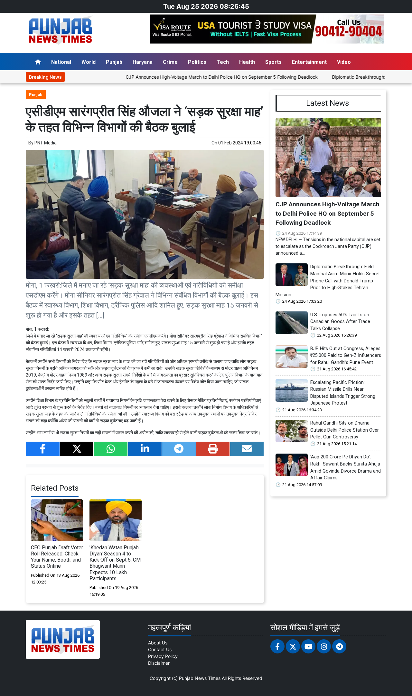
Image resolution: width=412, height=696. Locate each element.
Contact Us (160, 649)
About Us (157, 642)
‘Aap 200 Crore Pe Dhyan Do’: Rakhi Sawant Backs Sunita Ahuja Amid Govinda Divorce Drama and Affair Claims (345, 467)
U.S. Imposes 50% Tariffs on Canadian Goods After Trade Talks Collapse (340, 321)
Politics (197, 62)
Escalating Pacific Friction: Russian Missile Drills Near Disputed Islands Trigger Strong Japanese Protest (342, 393)
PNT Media (45, 142)
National (61, 62)
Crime (170, 62)
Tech (223, 62)
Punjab (114, 62)
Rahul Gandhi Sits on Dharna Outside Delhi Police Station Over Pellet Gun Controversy (344, 430)
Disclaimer (159, 663)
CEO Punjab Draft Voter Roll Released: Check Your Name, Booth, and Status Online (57, 556)
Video (344, 62)
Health (247, 62)
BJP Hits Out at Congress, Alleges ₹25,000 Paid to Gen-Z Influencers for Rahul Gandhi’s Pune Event (345, 355)
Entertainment (309, 62)
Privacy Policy (163, 656)
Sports (273, 62)
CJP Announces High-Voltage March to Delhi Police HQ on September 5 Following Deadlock (199, 77)
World (88, 62)
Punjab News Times (199, 678)
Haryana (143, 62)
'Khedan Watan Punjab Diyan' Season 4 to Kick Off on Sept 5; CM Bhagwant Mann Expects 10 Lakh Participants (115, 563)
